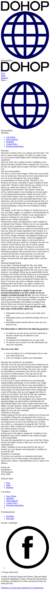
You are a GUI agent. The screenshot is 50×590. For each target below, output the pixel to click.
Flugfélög (10, 516)
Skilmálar (10, 142)
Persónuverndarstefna (15, 146)
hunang (40, 588)
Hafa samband (12, 139)
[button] (25, 80)
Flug (8, 483)
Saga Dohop (11, 496)
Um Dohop (10, 137)
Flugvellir (10, 518)
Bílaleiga (9, 487)
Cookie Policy (12, 144)
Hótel (8, 485)
